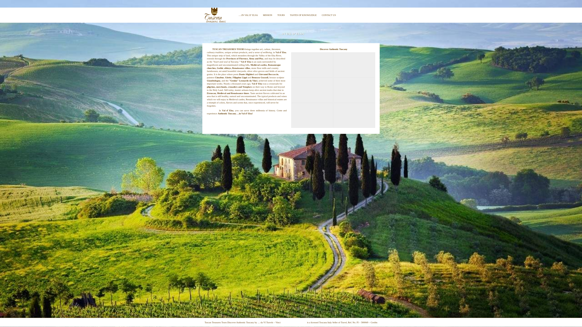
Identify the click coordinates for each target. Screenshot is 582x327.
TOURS (281, 15)
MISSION (267, 15)
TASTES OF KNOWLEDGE (303, 15)
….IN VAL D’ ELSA (248, 15)
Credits (374, 322)
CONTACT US (329, 15)
